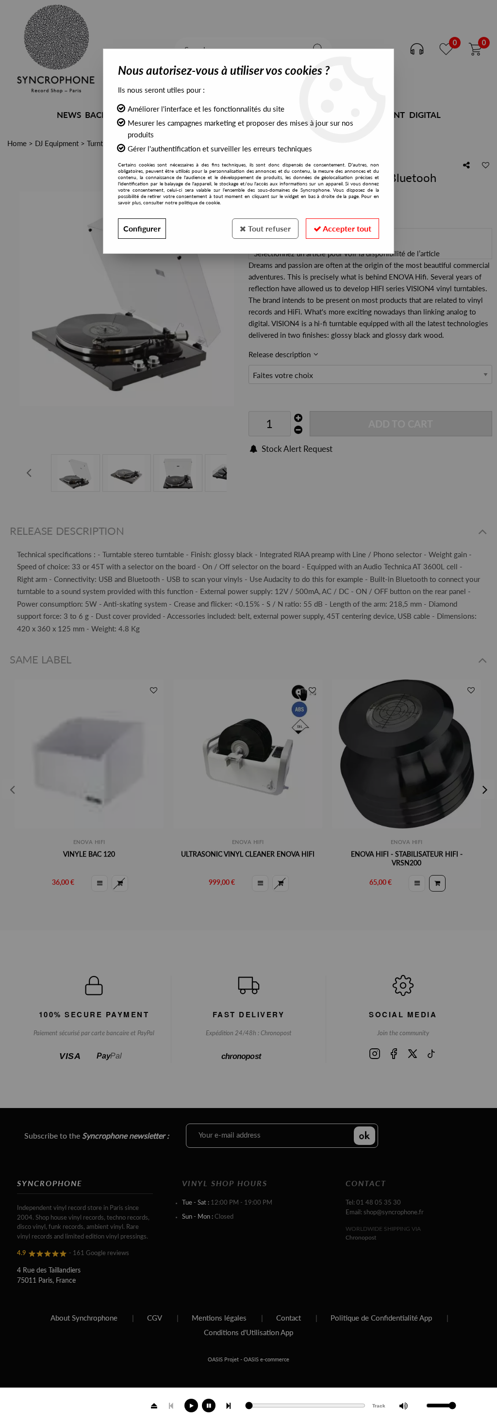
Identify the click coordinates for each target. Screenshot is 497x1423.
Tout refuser (268, 228)
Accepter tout (346, 228)
